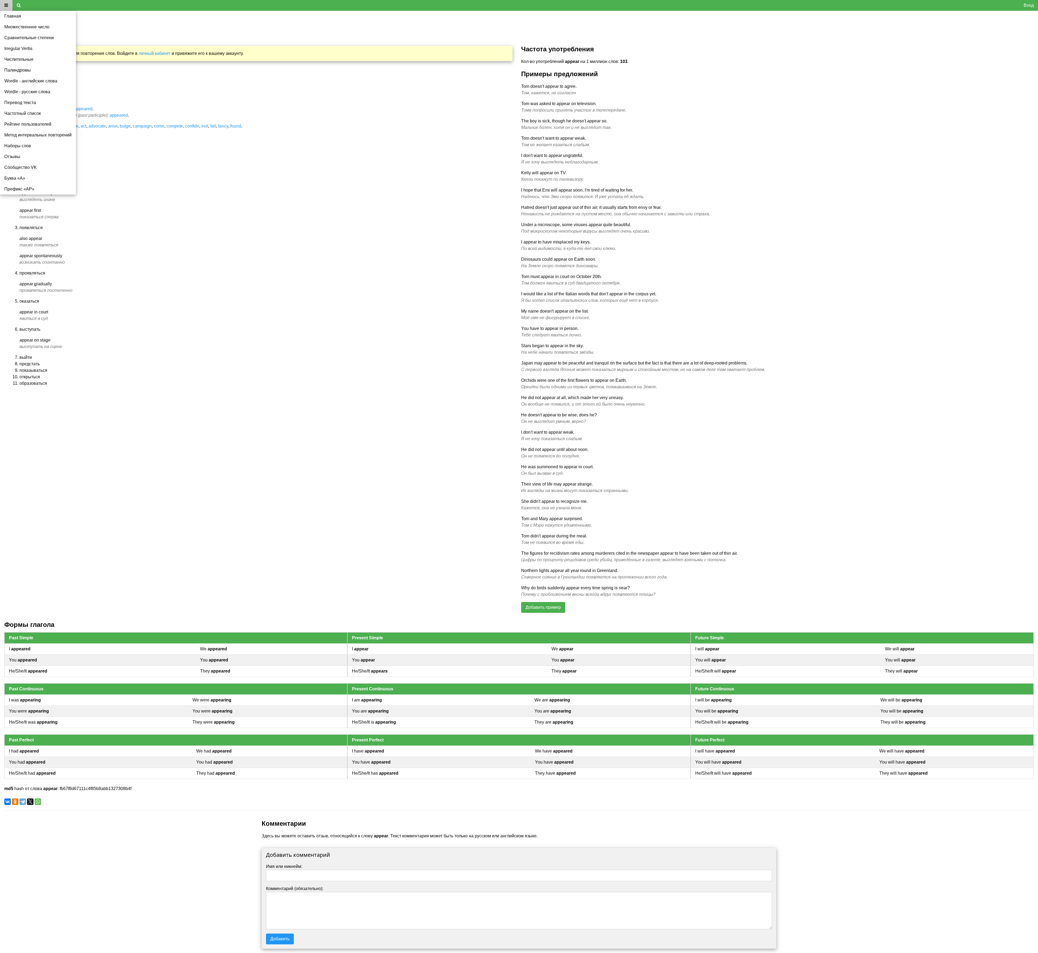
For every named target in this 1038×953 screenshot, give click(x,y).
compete (175, 126)
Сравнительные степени (29, 37)
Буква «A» (14, 178)
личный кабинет (155, 53)
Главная (12, 16)
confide (192, 126)
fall (213, 126)
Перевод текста (20, 102)
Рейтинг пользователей (27, 124)
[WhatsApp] (38, 801)
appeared (83, 108)
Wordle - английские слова (30, 81)
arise (113, 126)
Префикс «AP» (19, 189)
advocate (97, 126)
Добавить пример (543, 607)
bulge (125, 126)
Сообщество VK (20, 167)
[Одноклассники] (15, 801)
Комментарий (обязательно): (294, 888)
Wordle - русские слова (27, 91)
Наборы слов (17, 145)
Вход (1029, 5)
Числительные (19, 59)
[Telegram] (22, 801)
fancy (223, 126)
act (83, 126)
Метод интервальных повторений (38, 135)
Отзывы (12, 156)
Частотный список (22, 113)
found (235, 126)
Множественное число (26, 27)
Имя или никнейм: (284, 866)
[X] (30, 801)
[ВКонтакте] (7, 801)
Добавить (280, 939)
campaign (142, 126)
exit (204, 126)
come (159, 126)
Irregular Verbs (18, 48)
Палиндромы (17, 70)
